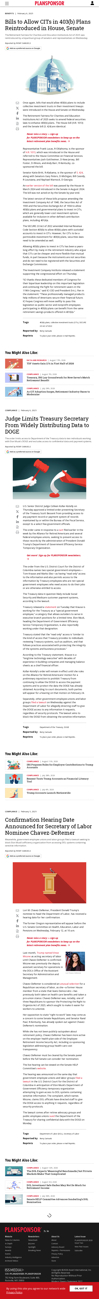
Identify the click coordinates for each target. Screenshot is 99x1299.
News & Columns (12, 1240)
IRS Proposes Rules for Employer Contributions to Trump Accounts (60, 766)
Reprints (71, 336)
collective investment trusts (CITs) (65, 322)
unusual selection (69, 983)
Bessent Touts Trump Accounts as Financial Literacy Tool (58, 780)
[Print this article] (17, 129)
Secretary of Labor (71, 1133)
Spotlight (32, 1247)
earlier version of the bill (39, 185)
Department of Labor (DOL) (51, 1133)
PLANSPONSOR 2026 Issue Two (83, 1241)
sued (52, 1116)
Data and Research (37, 360)
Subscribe (78, 1250)
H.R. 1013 (30, 152)
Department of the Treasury (51, 727)
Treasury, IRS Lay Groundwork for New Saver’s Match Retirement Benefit (58, 379)
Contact (54, 1243)
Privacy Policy (57, 1254)
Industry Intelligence (13, 1257)
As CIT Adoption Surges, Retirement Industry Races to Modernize (58, 393)
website (41, 1068)
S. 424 (80, 172)
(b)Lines (31, 1243)
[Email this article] (17, 103)
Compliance (33, 374)
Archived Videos (11, 1261)
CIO (7, 1273)
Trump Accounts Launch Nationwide (49, 792)
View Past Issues (81, 1246)
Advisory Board (57, 1247)
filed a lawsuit (38, 702)
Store (53, 1261)
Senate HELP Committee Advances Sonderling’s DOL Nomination (57, 1201)
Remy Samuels (23, 43)
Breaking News (34, 1250)
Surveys (8, 1247)
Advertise (55, 1257)
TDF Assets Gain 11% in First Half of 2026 (50, 363)
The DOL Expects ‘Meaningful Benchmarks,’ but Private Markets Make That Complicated (59, 1172)
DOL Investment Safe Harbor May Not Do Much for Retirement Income (56, 1187)
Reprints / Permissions (60, 1250)
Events (8, 1254)
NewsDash (32, 1240)
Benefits (9, 13)
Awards (8, 1250)
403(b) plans (45, 322)
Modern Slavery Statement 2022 (66, 1281)
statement (50, 607)
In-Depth (8, 1243)
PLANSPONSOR (33, 1273)
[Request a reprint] (17, 123)
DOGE (66, 727)
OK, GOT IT (81, 1288)
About (53, 1240)
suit (61, 529)
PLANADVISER (17, 1273)
